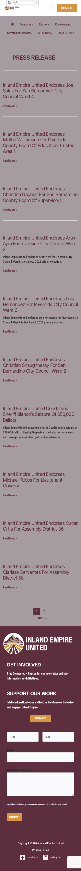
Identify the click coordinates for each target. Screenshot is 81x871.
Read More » (10, 106)
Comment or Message (20, 770)
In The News (45, 33)
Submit (14, 817)
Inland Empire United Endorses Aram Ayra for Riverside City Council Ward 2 (40, 243)
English (15, 2)
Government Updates (19, 33)
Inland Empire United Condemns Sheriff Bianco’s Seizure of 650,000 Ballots (38, 414)
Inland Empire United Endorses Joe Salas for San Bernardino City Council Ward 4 (38, 90)
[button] (67, 8)
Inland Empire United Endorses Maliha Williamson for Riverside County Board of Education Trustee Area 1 (39, 142)
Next (42, 618)
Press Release (65, 33)
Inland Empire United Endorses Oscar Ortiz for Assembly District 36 (40, 526)
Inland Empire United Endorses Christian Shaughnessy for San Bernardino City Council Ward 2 (34, 365)
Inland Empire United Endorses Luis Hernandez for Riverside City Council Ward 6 (40, 304)
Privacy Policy (40, 850)
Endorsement (63, 24)
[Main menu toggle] (49, 8)
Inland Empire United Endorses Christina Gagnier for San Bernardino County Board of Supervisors (40, 194)
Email (11, 750)
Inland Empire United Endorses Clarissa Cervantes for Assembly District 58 (36, 572)
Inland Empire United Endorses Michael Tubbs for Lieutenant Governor (34, 480)
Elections (44, 24)
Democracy (26, 24)
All (12, 24)
